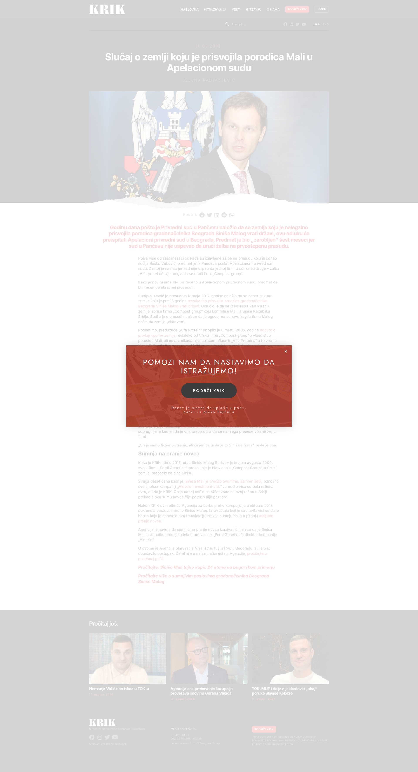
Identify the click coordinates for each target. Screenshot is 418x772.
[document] (209, 386)
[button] (285, 351)
